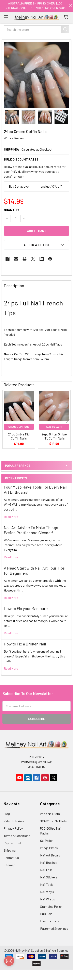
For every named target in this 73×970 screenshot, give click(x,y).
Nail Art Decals (50, 855)
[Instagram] (28, 777)
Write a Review (14, 138)
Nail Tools (47, 884)
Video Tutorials (14, 821)
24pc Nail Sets (50, 814)
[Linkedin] (41, 258)
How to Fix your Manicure (26, 608)
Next (68, 419)
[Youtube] (19, 777)
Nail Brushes (48, 862)
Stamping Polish (51, 906)
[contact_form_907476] (9, 961)
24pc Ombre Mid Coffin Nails (19, 436)
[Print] (24, 258)
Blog (7, 814)
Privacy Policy (13, 828)
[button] (36, 244)
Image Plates (49, 848)
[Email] (16, 258)
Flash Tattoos (49, 921)
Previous (5, 419)
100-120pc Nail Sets (53, 821)
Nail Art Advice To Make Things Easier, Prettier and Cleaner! (31, 530)
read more (11, 516)
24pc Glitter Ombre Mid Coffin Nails (54, 436)
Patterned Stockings (54, 928)
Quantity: (12, 210)
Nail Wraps (47, 899)
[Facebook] (7, 258)
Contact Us (11, 858)
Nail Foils (46, 870)
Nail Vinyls (47, 892)
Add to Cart (54, 426)
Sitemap (9, 865)
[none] (36, 75)
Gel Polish (46, 840)
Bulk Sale (46, 914)
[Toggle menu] (5, 17)
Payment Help (13, 843)
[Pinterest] (50, 258)
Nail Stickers (48, 877)
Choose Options (18, 426)
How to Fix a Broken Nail (25, 643)
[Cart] (67, 17)
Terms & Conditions (17, 836)
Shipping (10, 850)
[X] (33, 258)
